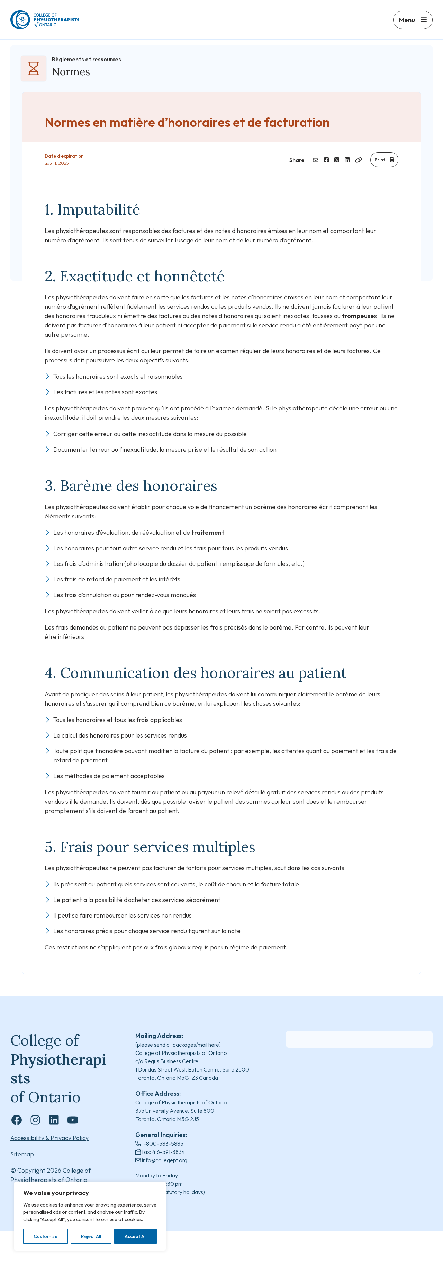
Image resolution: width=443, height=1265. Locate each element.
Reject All (91, 1236)
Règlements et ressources (86, 59)
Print (379, 159)
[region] (90, 1216)
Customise (45, 1236)
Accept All (135, 1236)
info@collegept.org (164, 1160)
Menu (407, 20)
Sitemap (22, 1154)
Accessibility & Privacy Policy (49, 1138)
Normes (71, 71)
